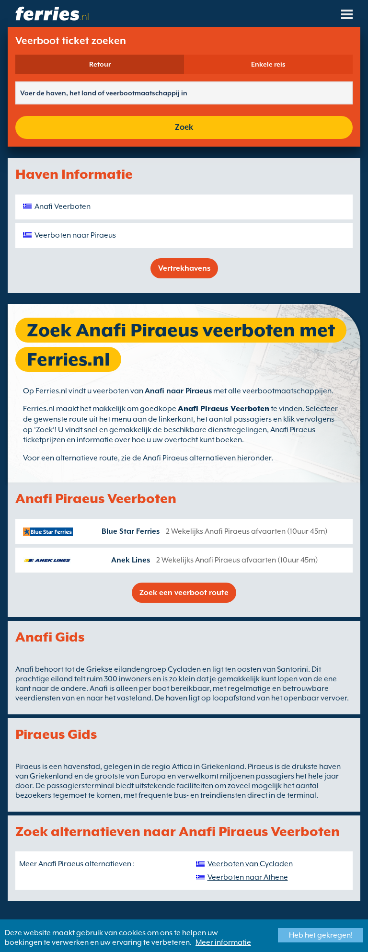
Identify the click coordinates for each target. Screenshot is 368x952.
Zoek (184, 127)
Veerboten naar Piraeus (75, 235)
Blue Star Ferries (131, 531)
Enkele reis (268, 64)
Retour (100, 64)
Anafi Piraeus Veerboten (223, 408)
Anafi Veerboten (62, 206)
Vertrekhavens (184, 268)
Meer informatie (223, 942)
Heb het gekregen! (321, 935)
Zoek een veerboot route (184, 592)
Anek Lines (130, 560)
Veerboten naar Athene (247, 877)
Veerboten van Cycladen (250, 864)
